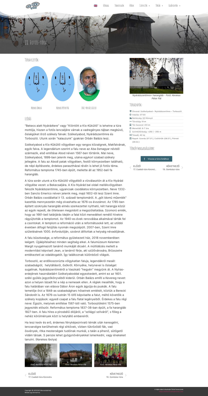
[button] (156, 159)
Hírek (132, 5)
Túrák (158, 5)
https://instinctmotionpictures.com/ (171, 391)
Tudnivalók (119, 5)
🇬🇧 (95, 5)
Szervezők (143, 5)
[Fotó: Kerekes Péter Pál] (41, 355)
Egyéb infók (173, 5)
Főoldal (106, 5)
